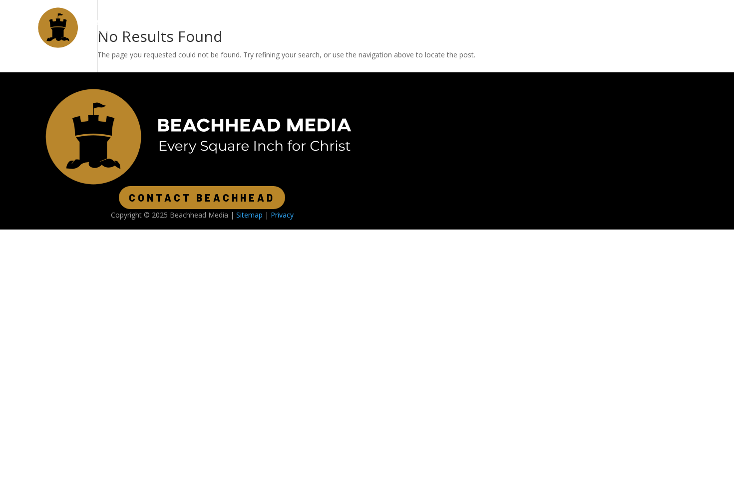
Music (293, 27)
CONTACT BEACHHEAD (202, 198)
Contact (339, 27)
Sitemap (249, 215)
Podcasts (246, 27)
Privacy (282, 215)
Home (199, 27)
